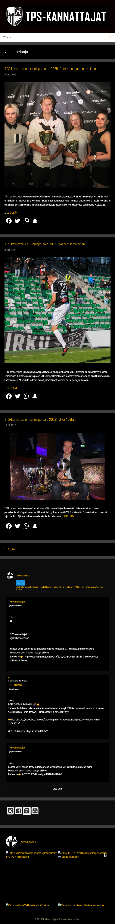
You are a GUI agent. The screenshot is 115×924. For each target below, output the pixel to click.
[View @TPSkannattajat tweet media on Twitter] (11, 621)
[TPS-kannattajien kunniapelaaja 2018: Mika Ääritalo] (57, 498)
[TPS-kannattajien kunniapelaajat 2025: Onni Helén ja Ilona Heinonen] (57, 187)
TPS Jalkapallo (15, 685)
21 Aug (11, 617)
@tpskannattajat (15, 605)
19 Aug (11, 700)
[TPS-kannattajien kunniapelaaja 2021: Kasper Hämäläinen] (57, 362)
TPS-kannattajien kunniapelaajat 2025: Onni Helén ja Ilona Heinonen (51, 68)
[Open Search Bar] (110, 37)
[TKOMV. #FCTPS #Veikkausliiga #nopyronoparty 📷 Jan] (83, 876)
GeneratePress (74, 919)
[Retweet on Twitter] (9, 678)
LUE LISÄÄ (12, 212)
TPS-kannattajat (16, 601)
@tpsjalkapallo (14, 689)
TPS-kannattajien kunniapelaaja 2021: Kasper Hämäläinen (44, 244)
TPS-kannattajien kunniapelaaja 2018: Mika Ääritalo (40, 419)
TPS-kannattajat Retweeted (18, 681)
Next (15, 549)
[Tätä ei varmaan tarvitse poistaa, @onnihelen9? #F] (31, 876)
